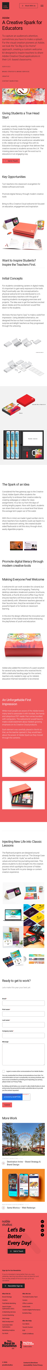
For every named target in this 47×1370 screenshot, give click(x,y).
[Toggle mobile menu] (42, 5)
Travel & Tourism (27, 1327)
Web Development (8, 1321)
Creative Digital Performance (31, 1310)
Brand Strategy (7, 1297)
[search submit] (34, 14)
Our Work (5, 1333)
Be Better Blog (26, 1313)
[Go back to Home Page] (20, 1223)
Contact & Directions (31, 1363)
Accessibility (28, 1365)
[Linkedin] (42, 1230)
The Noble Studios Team (29, 1297)
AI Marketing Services (9, 1312)
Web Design (6, 1318)
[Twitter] (42, 1226)
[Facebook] (42, 1234)
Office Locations (27, 1303)
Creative (5, 76)
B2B (23, 1330)
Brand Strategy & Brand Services (15, 71)
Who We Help (27, 1321)
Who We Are (26, 1294)
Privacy (40, 1365)
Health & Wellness (28, 1334)
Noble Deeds (26, 1306)
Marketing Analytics (8, 1330)
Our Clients (25, 1324)
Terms (35, 1365)
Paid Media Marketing (9, 1303)
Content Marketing (10, 81)
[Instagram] (42, 1221)
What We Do (6, 1294)
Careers (24, 1300)
